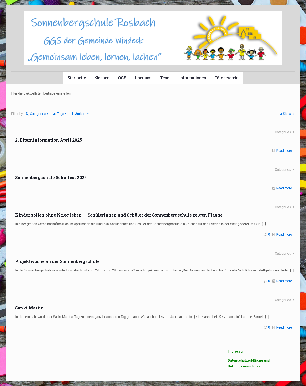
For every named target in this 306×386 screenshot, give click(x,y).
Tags (60, 114)
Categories (38, 114)
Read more (284, 151)
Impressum (236, 352)
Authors (80, 114)
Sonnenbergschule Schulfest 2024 (51, 177)
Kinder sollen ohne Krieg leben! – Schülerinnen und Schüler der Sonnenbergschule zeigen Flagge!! (120, 215)
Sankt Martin (29, 307)
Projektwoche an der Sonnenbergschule (57, 261)
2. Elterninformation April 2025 (48, 140)
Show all (289, 114)
